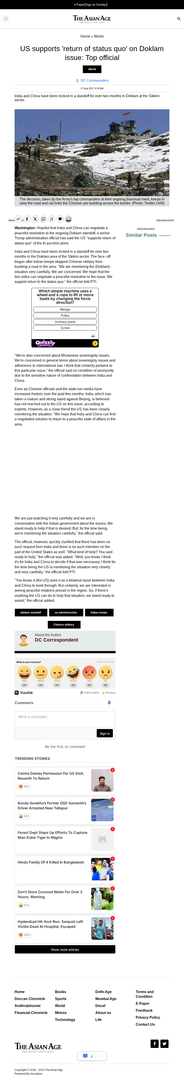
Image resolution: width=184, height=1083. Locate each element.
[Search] (179, 19)
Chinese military (64, 624)
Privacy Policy (148, 1017)
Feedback (144, 1010)
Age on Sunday (96, 4)
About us (103, 1013)
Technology (65, 1020)
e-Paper (79, 4)
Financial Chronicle (31, 1013)
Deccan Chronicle (30, 999)
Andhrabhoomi (27, 1006)
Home (20, 992)
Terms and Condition (145, 994)
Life (98, 1020)
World (92, 69)
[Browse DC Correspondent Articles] (23, 640)
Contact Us (145, 1024)
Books (60, 992)
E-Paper (142, 1003)
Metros (61, 1013)
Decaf (100, 1006)
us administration (66, 612)
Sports (60, 999)
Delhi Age (103, 992)
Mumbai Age (105, 999)
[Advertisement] (65, 471)
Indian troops (99, 612)
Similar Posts (141, 235)
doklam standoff (31, 612)
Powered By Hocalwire (28, 1073)
